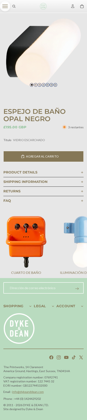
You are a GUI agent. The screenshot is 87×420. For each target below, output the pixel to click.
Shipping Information (25, 182)
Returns (11, 191)
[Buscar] (14, 6)
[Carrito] (82, 6)
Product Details (20, 172)
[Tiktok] (73, 357)
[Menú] (5, 6)
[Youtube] (66, 357)
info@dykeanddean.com (28, 392)
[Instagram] (58, 357)
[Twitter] (81, 357)
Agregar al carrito (42, 156)
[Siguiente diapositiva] (78, 246)
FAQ (7, 201)
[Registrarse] (77, 288)
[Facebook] (51, 357)
